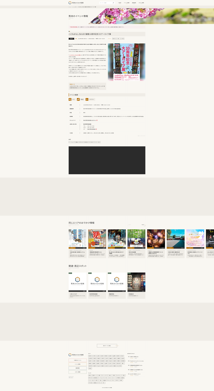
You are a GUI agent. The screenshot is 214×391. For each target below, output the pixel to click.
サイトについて (71, 376)
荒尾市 (106, 355)
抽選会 (104, 380)
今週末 (119, 2)
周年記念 (86, 142)
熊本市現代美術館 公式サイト (89, 120)
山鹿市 (114, 355)
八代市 (94, 355)
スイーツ (114, 377)
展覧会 (77, 142)
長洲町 (123, 358)
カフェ (99, 382)
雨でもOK (81, 142)
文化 (106, 377)
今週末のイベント (77, 360)
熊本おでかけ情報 (76, 3)
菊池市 (118, 355)
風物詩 (122, 377)
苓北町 (90, 368)
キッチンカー (119, 375)
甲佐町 (102, 363)
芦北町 (114, 363)
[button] (130, 225)
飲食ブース (95, 375)
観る (118, 38)
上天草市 (90, 358)
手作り (117, 380)
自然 (101, 380)
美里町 (111, 358)
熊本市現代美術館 (91, 129)
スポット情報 (141, 2)
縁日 (124, 375)
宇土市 (122, 355)
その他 (122, 38)
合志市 (107, 358)
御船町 (90, 363)
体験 (99, 375)
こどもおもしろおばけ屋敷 (75, 55)
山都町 (106, 363)
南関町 (119, 358)
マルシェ (108, 380)
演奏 (114, 375)
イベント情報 (126, 2)
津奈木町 (118, 363)
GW (103, 382)
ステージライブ (104, 375)
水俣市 (110, 355)
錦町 (123, 363)
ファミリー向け (97, 142)
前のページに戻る (107, 345)
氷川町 (110, 363)
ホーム (70, 6)
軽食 (121, 380)
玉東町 (115, 358)
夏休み (90, 375)
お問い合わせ (71, 377)
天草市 (103, 358)
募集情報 (134, 2)
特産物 (118, 377)
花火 (113, 380)
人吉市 (98, 355)
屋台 (110, 375)
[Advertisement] (79, 196)
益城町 (98, 363)
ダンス (110, 377)
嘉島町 (94, 363)
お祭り (97, 380)
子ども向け (91, 142)
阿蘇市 (99, 358)
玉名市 (102, 355)
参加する (114, 38)
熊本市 (71, 38)
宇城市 (95, 358)
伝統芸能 (95, 377)
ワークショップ (71, 142)
